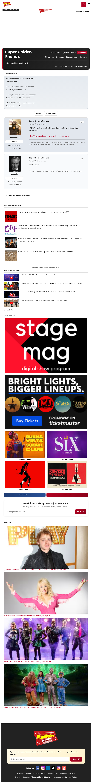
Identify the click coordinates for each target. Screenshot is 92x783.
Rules (85, 57)
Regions (63, 773)
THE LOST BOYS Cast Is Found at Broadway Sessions (41, 275)
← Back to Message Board (16, 63)
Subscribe (51, 113)
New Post (50, 57)
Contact (36, 773)
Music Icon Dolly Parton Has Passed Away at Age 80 (27, 615)
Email (38, 113)
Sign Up (76, 759)
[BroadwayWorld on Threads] (58, 768)
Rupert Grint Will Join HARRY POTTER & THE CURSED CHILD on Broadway (35, 570)
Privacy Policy (71, 777)
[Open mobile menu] (89, 4)
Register (71, 4)
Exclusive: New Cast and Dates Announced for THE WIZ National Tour (35, 707)
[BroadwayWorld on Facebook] (37, 768)
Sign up (80, 512)
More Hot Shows (25, 495)
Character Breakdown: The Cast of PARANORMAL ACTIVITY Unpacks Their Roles (52, 283)
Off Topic (82, 52)
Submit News (53, 773)
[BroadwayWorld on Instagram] (43, 768)
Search (61, 57)
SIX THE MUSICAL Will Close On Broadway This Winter (27, 661)
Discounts (67, 495)
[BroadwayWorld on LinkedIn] (48, 768)
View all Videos (10, 310)
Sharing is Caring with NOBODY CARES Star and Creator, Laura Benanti (48, 292)
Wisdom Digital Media (40, 777)
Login (78, 4)
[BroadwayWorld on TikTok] (53, 768)
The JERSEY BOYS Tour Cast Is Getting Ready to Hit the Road (44, 300)
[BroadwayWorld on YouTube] (64, 768)
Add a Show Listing (10, 9)
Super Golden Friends (39, 121)
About (28, 773)
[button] (83, 4)
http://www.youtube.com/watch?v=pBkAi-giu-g (49, 136)
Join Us (43, 773)
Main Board (55, 52)
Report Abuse (73, 57)
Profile (14, 142)
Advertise (20, 773)
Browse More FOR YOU (44, 267)
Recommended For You (13, 205)
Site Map (72, 773)
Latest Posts (69, 52)
